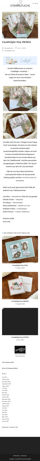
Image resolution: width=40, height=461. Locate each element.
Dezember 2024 (6, 381)
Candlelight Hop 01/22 (20, 265)
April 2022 (4, 414)
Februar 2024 (5, 395)
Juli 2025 (4, 377)
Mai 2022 (4, 412)
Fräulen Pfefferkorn (22, 212)
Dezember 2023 (6, 399)
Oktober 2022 (5, 403)
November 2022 (6, 401)
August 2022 (5, 406)
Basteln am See (24, 206)
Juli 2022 (4, 408)
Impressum (24, 455)
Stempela (19, 199)
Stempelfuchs (8, 48)
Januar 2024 (5, 397)
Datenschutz (16, 455)
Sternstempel (18, 203)
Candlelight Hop (9, 50)
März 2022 (5, 417)
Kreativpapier (22, 209)
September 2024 (6, 384)
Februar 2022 (5, 419)
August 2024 (5, 386)
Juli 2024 (4, 388)
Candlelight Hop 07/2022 (20, 337)
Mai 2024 (4, 392)
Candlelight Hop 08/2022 (20, 301)
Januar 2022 (5, 421)
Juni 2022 (4, 410)
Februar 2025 (5, 379)
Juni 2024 (4, 390)
